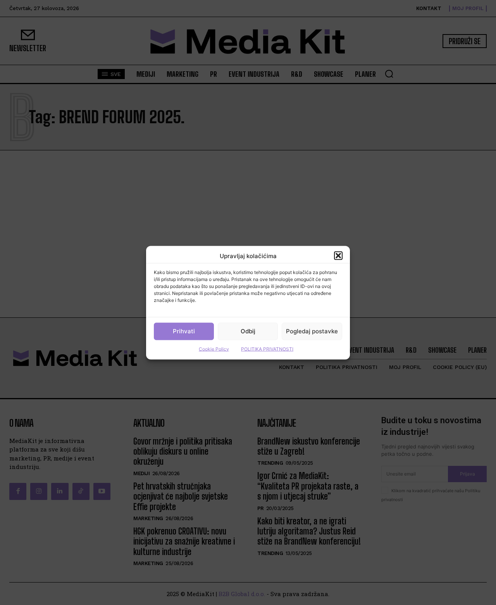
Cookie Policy (214, 349)
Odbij (248, 331)
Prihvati (184, 331)
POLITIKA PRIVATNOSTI (267, 349)
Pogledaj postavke (312, 331)
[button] (338, 256)
